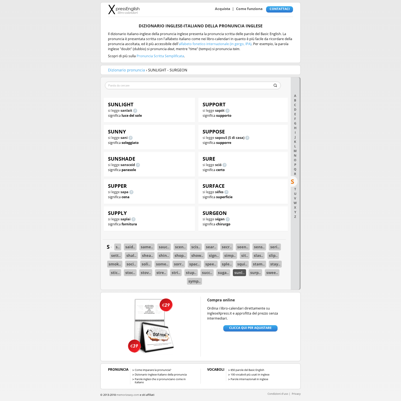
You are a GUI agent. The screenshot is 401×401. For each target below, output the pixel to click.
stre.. (161, 272)
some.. (162, 263)
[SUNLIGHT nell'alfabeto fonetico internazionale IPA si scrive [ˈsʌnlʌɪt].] (135, 110)
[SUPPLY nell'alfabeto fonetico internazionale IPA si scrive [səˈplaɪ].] (133, 219)
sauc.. (164, 246)
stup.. (191, 272)
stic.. (115, 272)
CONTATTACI (280, 9)
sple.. (227, 263)
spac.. (194, 263)
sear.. (211, 246)
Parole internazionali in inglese (249, 379)
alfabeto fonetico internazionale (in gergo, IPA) (215, 44)
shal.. (131, 255)
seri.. (274, 246)
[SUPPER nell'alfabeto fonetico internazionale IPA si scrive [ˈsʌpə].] (131, 192)
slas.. (258, 255)
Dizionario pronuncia (126, 69)
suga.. (223, 272)
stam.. (259, 263)
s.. (118, 246)
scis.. (195, 246)
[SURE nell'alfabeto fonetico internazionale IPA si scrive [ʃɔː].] (224, 164)
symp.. (194, 281)
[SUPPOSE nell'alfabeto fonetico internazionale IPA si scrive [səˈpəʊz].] (247, 137)
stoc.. (130, 272)
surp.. (255, 272)
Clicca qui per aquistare (250, 328)
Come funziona (249, 8)
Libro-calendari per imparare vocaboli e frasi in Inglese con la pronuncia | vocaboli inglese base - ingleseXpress (124, 9)
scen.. (180, 246)
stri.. (176, 272)
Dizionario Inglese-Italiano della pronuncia (161, 374)
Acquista (222, 8)
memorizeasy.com (127, 395)
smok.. (115, 263)
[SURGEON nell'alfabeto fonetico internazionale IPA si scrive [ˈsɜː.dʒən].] (228, 219)
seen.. (242, 246)
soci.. (131, 263)
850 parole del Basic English (247, 370)
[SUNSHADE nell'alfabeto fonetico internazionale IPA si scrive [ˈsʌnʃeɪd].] (138, 164)
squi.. (242, 263)
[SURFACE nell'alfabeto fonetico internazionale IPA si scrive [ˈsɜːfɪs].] (226, 192)
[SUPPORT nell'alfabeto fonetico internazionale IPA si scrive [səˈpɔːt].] (227, 110)
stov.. (146, 272)
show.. (197, 255)
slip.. (273, 255)
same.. (147, 246)
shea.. (147, 255)
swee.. (272, 272)
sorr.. (179, 263)
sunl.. (239, 272)
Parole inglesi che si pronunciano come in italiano (160, 380)
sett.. (116, 255)
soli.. (146, 263)
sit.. (244, 255)
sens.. (259, 246)
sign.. (214, 255)
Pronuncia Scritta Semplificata (160, 56)
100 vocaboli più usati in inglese (250, 374)
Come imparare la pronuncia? (153, 370)
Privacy (296, 394)
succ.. (207, 272)
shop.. (180, 255)
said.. (130, 246)
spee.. (210, 263)
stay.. (275, 263)
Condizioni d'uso (278, 394)
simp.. (230, 255)
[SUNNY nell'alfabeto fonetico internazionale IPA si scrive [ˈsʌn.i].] (130, 137)
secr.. (227, 246)
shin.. (164, 255)
